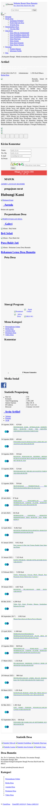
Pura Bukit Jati (10, 242)
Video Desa (9, 335)
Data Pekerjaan (15, 39)
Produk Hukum (15, 49)
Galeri (8, 223)
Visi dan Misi (14, 29)
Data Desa (9, 31)
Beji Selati (7, 233)
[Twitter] (7, 137)
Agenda (8, 204)
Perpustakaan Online (12, 327)
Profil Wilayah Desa (17, 23)
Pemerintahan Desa (12, 27)
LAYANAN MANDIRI (16, 184)
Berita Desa (9, 329)
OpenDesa (6, 804)
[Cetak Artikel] (21, 137)
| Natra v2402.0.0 (32, 804)
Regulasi (8, 47)
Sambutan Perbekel (16, 21)
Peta (6, 53)
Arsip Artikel (12, 411)
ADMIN (4, 184)
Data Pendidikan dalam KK (19, 35)
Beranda (8, 17)
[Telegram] (17, 137)
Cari (34, 10)
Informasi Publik (16, 51)
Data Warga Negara (17, 45)
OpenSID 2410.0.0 (19, 804)
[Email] (12, 137)
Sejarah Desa (14, 25)
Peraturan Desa (10, 333)
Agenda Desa (10, 331)
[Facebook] (3, 137)
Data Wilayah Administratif (19, 33)
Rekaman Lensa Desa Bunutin (18, 252)
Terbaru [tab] (8, 416)
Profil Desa (9, 19)
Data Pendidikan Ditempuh (19, 37)
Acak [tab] (7, 420)
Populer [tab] (8, 418)
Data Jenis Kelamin (17, 43)
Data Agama (14, 41)
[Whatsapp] (26, 137)
